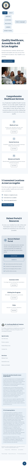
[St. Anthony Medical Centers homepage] (6, 5)
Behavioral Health (6, 365)
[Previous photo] (3, 75)
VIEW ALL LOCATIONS (8, 204)
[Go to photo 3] (14, 82)
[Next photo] (24, 75)
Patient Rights (4, 453)
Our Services (5, 338)
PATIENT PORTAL (8, 30)
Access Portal (14, 256)
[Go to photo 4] (17, 82)
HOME (4, 12)
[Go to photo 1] (7, 82)
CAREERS (8, 27)
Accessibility (20, 449)
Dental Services (5, 361)
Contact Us (14, 259)
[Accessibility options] (24, 463)
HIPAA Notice (14, 449)
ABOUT (11, 12)
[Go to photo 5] (20, 82)
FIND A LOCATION (8, 61)
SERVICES (8, 16)
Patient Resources (6, 345)
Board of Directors (12, 453)
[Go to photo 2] (10, 82)
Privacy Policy (7, 449)
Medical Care (5, 358)
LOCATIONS (8, 20)
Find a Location (5, 342)
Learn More (14, 131)
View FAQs (14, 310)
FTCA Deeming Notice (21, 453)
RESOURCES (8, 23)
